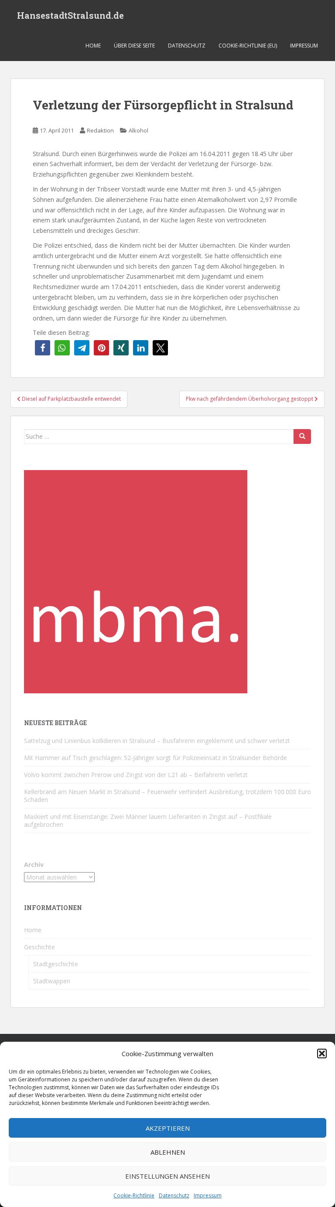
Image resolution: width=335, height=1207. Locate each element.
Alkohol (138, 130)
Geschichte (39, 947)
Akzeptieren (168, 1128)
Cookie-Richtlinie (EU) (248, 45)
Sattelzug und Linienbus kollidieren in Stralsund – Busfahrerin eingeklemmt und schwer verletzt (157, 740)
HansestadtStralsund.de (70, 15)
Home (93, 45)
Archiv (34, 864)
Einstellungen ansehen (167, 1176)
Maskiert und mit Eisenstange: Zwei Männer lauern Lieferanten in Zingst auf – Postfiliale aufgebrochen (148, 820)
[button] (322, 1053)
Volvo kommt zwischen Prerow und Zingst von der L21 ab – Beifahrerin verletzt (136, 775)
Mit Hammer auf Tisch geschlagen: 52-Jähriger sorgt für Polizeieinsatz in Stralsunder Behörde (155, 758)
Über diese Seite (134, 45)
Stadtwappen (51, 981)
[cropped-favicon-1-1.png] (135, 580)
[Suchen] (302, 436)
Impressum (208, 1195)
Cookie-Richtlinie (133, 1195)
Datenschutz (174, 1195)
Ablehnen (167, 1152)
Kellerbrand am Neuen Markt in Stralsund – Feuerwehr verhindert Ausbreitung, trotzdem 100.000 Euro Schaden (167, 796)
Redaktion (100, 130)
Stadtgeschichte (55, 964)
